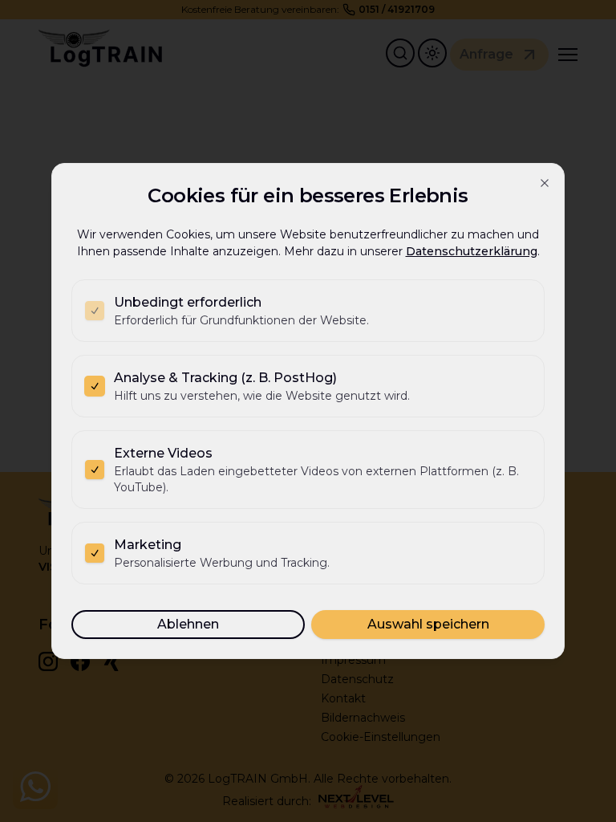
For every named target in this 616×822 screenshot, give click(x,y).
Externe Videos (163, 453)
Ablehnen (188, 624)
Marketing (147, 544)
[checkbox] (94, 310)
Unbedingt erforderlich (187, 302)
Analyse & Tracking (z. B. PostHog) (225, 377)
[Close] (544, 183)
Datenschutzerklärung (471, 251)
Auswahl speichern (428, 624)
